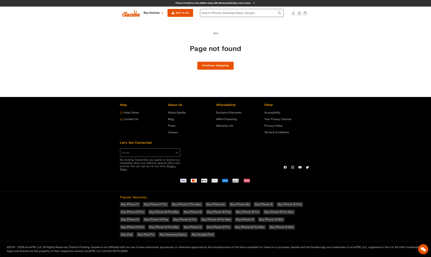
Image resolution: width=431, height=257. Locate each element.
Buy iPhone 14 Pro (184, 219)
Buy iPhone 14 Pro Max (216, 219)
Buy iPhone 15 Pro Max (279, 212)
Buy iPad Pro (146, 234)
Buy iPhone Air (216, 204)
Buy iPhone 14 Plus (156, 219)
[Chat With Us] (423, 249)
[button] (154, 13)
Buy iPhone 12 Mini (282, 227)
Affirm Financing (226, 119)
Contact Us (131, 119)
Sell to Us (182, 13)
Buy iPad (126, 234)
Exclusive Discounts (228, 112)
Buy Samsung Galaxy (173, 234)
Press (171, 125)
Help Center (131, 112)
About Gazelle (177, 112)
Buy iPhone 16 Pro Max (164, 212)
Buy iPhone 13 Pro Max (164, 227)
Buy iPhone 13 (245, 219)
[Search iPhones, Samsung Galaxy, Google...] (280, 12)
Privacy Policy (273, 125)
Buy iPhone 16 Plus (290, 204)
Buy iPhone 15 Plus (219, 212)
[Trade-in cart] (299, 13)
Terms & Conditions (276, 132)
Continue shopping (215, 65)
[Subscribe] (176, 152)
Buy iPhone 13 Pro (132, 227)
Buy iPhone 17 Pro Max (186, 204)
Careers (173, 132)
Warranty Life (224, 125)
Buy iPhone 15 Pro (247, 212)
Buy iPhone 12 (193, 227)
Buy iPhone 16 (264, 204)
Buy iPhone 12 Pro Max (249, 227)
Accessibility (272, 112)
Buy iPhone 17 (130, 204)
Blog (171, 119)
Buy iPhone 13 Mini (271, 219)
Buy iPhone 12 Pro (218, 227)
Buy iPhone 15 (193, 212)
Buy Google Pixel (203, 234)
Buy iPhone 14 (130, 219)
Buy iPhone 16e (240, 204)
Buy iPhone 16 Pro (132, 212)
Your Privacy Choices (277, 119)
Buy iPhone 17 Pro (155, 204)
